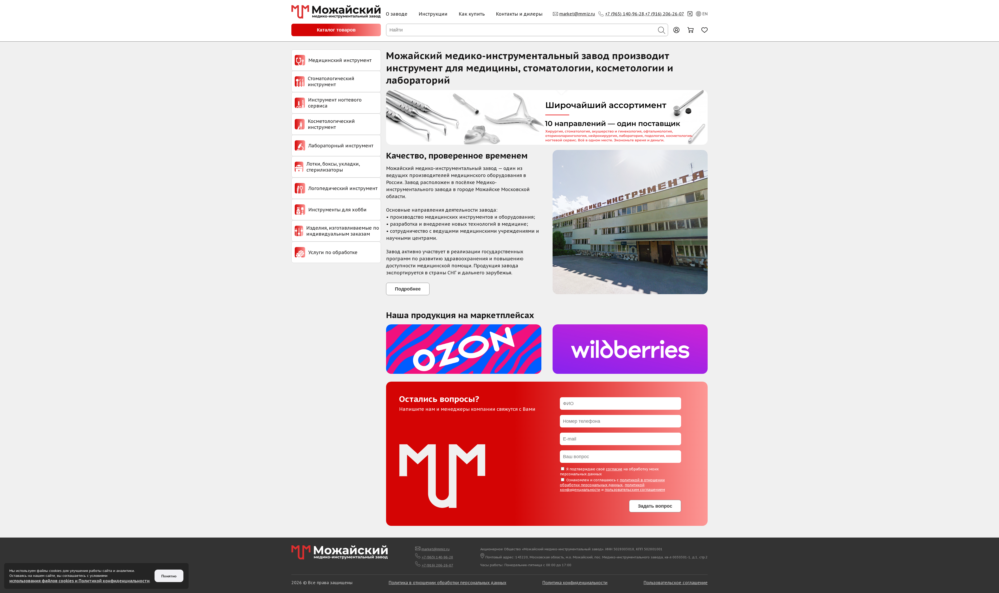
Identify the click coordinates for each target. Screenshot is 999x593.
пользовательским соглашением (635, 489)
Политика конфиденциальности (574, 582)
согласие (614, 469)
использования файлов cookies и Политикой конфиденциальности (79, 580)
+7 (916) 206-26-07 (664, 13)
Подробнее (408, 289)
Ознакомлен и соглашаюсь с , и (612, 485)
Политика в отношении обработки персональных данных (447, 582)
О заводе (396, 14)
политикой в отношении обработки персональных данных (612, 482)
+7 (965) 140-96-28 (624, 13)
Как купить (472, 14)
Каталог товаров (336, 30)
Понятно (169, 576)
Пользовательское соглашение (676, 582)
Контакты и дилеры (519, 14)
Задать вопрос (655, 506)
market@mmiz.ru (577, 13)
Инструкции (433, 14)
